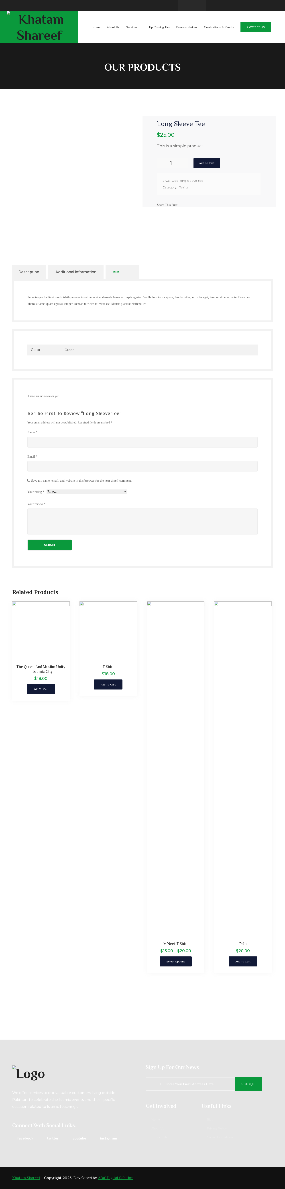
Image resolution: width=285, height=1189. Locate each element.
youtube (79, 1138)
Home (96, 27)
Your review (36, 504)
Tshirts (183, 187)
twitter (53, 1138)
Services (132, 27)
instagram (108, 1138)
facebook (25, 1138)
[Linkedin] (192, 204)
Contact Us (256, 27)
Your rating (35, 491)
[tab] (28, 272)
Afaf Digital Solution (115, 1178)
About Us (113, 27)
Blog (210, 1119)
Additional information (75, 272)
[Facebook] (181, 204)
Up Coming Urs (159, 27)
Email (32, 456)
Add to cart (206, 163)
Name (32, 432)
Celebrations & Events (219, 27)
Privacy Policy (217, 1128)
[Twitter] (187, 204)
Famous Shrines (186, 27)
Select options (175, 961)
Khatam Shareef (26, 1178)
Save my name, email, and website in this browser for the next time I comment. (81, 480)
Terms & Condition (220, 1137)
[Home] (75, 1073)
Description (28, 272)
